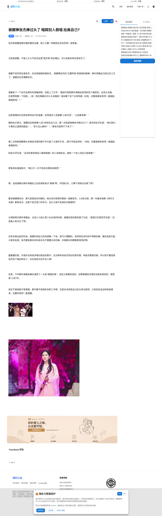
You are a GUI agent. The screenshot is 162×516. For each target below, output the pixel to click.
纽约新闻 (130, 6)
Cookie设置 (42, 483)
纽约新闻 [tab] (129, 22)
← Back (12, 21)
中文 (119, 494)
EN (124, 494)
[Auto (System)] (153, 7)
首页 (121, 6)
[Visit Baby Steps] (62, 429)
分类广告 (140, 6)
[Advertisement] (137, 101)
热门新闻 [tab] (146, 22)
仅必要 (50, 510)
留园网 (27, 36)
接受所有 (41, 510)
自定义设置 (61, 510)
